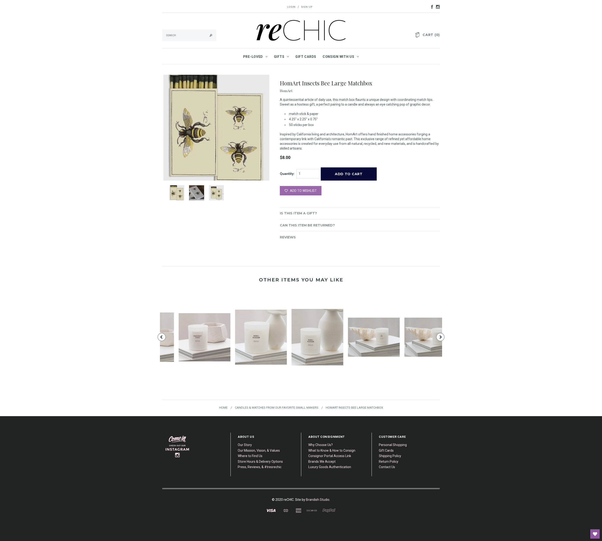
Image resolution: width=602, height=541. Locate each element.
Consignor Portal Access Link (329, 456)
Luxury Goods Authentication (329, 467)
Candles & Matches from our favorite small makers (276, 407)
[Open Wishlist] (595, 534)
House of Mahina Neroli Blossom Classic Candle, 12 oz (357, 345)
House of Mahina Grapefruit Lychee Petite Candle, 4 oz (301, 345)
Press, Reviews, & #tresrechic (259, 467)
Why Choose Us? (320, 445)
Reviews (288, 237)
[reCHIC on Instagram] (437, 6)
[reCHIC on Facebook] (431, 6)
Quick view (188, 328)
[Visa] (271, 510)
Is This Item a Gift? (298, 213)
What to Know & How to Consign (331, 450)
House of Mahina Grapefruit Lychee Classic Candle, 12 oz (245, 345)
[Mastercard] (285, 510)
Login (291, 6)
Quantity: (287, 174)
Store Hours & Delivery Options (260, 461)
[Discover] (312, 510)
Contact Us (387, 467)
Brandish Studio (317, 500)
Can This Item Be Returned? (307, 225)
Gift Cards (386, 450)
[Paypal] (329, 510)
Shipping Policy (390, 456)
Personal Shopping (393, 445)
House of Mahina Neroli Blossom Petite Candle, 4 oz (414, 345)
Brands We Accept (322, 461)
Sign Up (307, 6)
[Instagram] (177, 446)
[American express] (298, 510)
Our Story (245, 445)
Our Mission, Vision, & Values (259, 450)
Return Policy (388, 461)
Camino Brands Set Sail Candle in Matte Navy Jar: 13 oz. (188, 345)
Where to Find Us (250, 456)
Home (223, 407)
